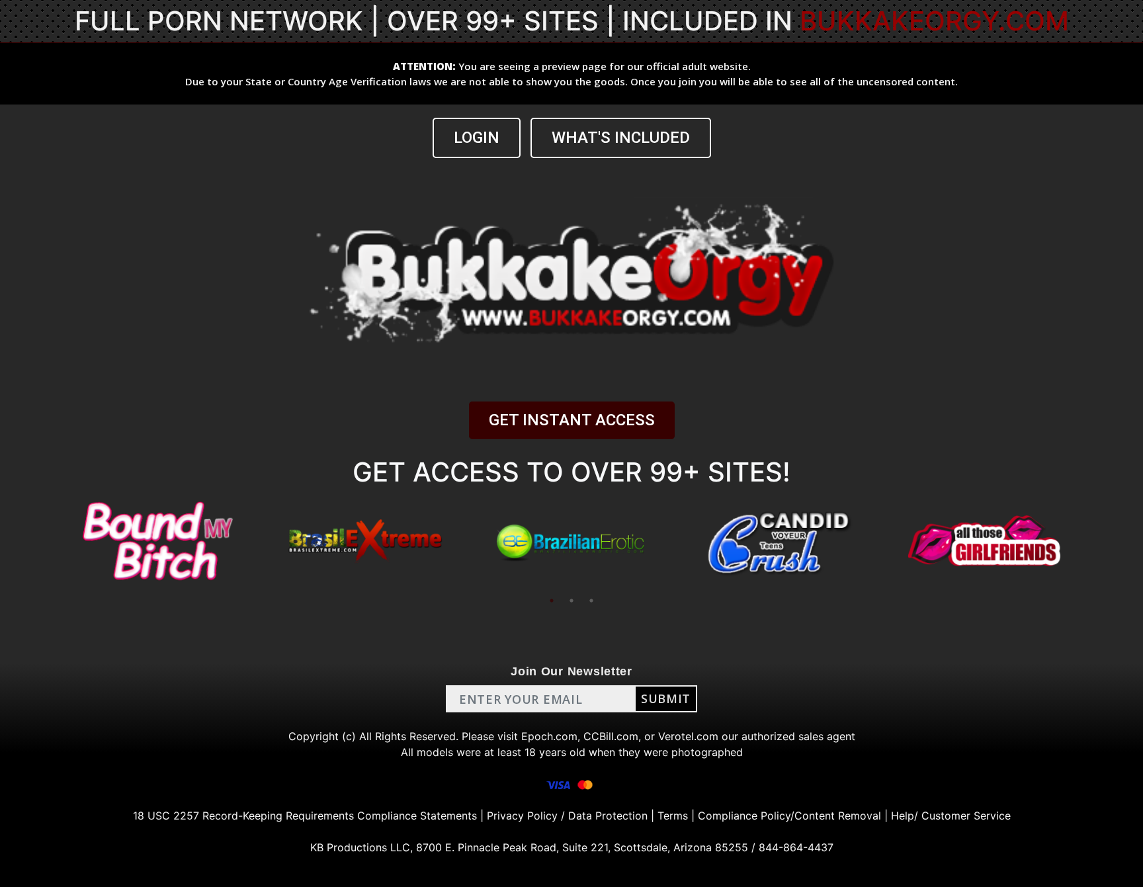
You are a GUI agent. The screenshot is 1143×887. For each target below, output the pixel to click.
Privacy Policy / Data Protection (567, 815)
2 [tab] (571, 600)
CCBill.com (610, 736)
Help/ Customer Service (951, 815)
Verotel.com (688, 736)
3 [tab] (591, 600)
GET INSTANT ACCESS (572, 420)
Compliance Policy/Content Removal (789, 815)
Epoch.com (549, 736)
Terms (672, 815)
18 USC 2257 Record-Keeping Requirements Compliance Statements (305, 815)
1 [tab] (551, 600)
